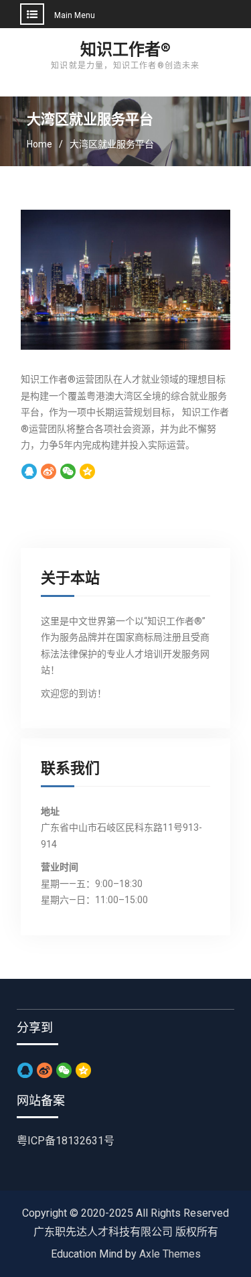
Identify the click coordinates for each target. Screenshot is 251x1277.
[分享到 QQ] (29, 472)
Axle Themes (170, 1254)
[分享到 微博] (48, 472)
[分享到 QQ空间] (87, 472)
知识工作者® (125, 50)
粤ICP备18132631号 (65, 1140)
